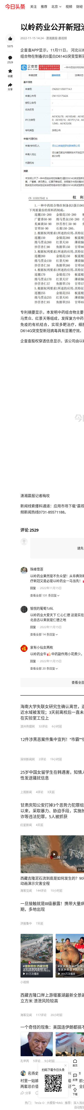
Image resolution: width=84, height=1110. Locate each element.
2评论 (42, 759)
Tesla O (39, 1103)
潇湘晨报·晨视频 (56, 38)
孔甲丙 (24, 1061)
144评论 (41, 890)
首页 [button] (75, 1065)
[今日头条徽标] (15, 6)
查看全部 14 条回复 (42, 634)
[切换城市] (60, 6)
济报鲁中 (26, 923)
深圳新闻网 (27, 759)
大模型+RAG (55, 1103)
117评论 (41, 1015)
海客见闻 (26, 890)
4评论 (39, 792)
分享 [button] (10, 89)
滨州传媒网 (27, 726)
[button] (33, 6)
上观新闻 (26, 792)
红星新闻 (26, 825)
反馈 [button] (75, 1080)
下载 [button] (74, 1091)
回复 (33, 588)
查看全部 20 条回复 (42, 668)
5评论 (36, 1061)
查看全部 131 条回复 (43, 595)
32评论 (43, 726)
